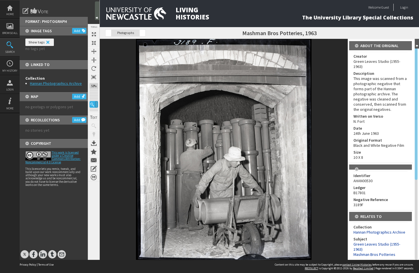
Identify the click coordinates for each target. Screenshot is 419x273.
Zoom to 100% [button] (93, 77)
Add (77, 31)
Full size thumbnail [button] (93, 34)
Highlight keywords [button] (93, 134)
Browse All (10, 33)
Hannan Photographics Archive (56, 83)
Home (10, 14)
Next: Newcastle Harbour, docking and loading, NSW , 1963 (142, 33)
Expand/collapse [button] (417, 44)
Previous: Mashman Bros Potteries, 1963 (108, 33)
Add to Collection (93, 151)
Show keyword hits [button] (93, 126)
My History (9, 71)
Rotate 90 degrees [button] (93, 68)
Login (10, 89)
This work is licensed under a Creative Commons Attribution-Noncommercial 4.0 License (53, 157)
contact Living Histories (357, 264)
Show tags (37, 42)
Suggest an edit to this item (26, 11)
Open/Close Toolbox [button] (97, 10)
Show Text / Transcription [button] (93, 117)
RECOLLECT (311, 268)
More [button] (9, 108)
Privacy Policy (28, 264)
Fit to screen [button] (93, 43)
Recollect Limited (363, 268)
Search (10, 52)
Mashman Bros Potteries (374, 254)
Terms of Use (46, 264)
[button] (94, 104)
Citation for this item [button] (93, 177)
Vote (40, 11)
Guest (385, 7)
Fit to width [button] (93, 51)
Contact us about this (93, 160)
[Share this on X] (25, 251)
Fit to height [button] (93, 60)
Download (93, 143)
